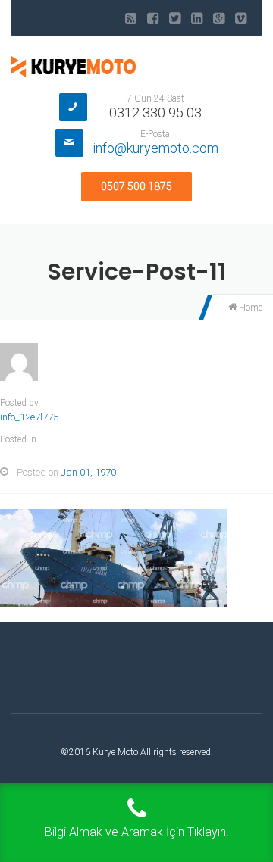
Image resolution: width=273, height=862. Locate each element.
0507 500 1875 (136, 186)
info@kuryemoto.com (155, 148)
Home (249, 307)
